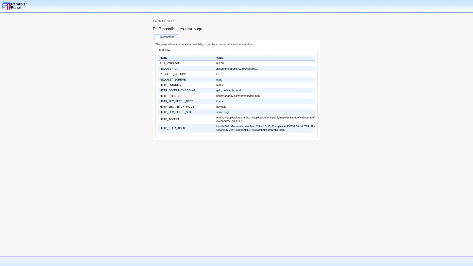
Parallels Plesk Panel (28, 6)
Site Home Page (162, 20)
